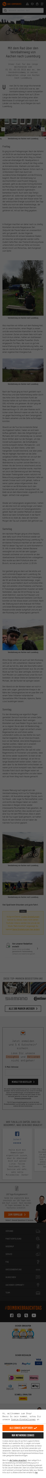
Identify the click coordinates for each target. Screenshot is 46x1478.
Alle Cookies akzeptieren (21, 1428)
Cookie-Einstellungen (23, 1419)
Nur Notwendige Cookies (23, 1435)
